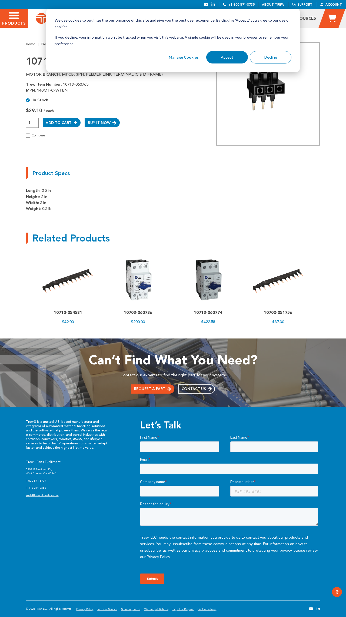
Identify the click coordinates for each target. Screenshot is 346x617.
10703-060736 (138, 312)
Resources (304, 18)
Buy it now (99, 122)
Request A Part (149, 389)
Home (30, 44)
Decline (270, 57)
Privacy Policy (84, 609)
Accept (227, 57)
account (333, 4)
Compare (38, 135)
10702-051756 (278, 312)
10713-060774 (208, 312)
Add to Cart (58, 122)
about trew (273, 4)
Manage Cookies (184, 57)
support (305, 4)
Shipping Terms (130, 609)
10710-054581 (68, 312)
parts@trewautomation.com (42, 495)
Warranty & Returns (156, 609)
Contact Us (194, 389)
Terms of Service (107, 609)
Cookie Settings (207, 609)
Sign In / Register (183, 609)
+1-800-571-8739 (241, 4)
